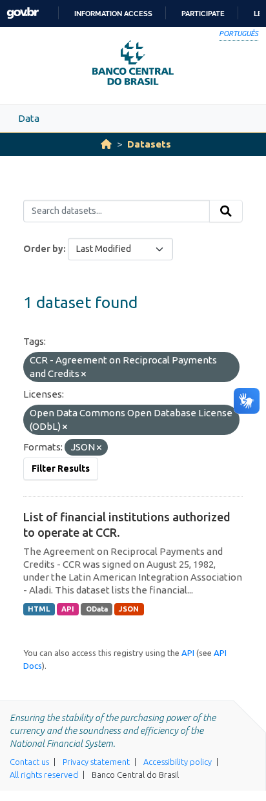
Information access (113, 13)
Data (28, 118)
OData (97, 609)
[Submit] (226, 211)
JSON (129, 609)
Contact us (29, 761)
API (67, 609)
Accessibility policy (177, 761)
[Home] (106, 144)
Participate (203, 13)
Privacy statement (96, 761)
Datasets (149, 144)
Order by (43, 249)
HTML (39, 609)
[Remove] (83, 374)
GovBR (22, 13)
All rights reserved (44, 774)
